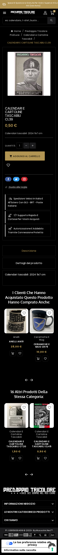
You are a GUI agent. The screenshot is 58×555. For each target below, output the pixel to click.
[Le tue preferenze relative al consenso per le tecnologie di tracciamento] (52, 549)
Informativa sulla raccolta (20, 550)
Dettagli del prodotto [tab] (29, 263)
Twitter (16, 179)
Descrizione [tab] (29, 251)
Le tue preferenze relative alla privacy (32, 543)
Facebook (8, 179)
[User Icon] (45, 13)
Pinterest (24, 179)
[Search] (51, 20)
